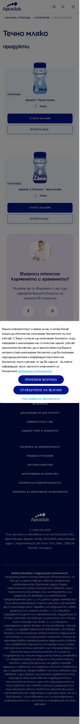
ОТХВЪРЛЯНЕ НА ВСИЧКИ (41, 390)
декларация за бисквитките (35, 371)
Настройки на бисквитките (41, 398)
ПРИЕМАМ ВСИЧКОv (41, 379)
